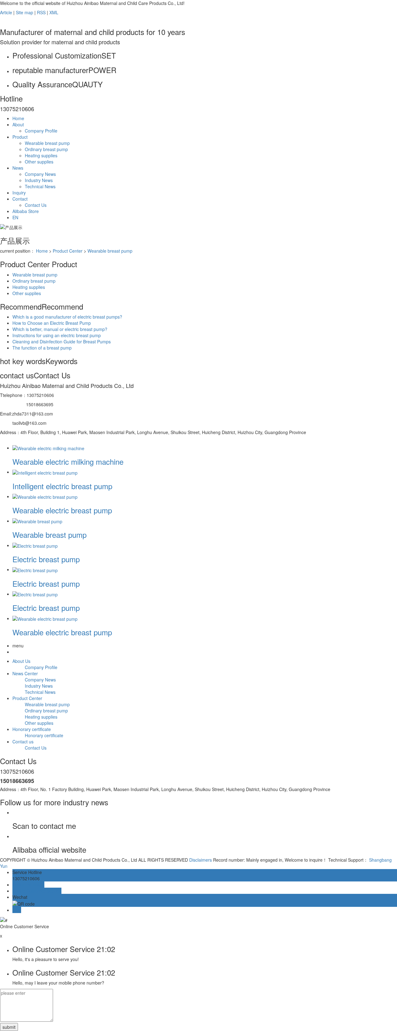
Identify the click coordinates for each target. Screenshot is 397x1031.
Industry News (39, 180)
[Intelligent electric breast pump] (45, 472)
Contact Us (36, 205)
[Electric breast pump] (35, 545)
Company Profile (41, 131)
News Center (25, 673)
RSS (41, 12)
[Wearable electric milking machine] (48, 448)
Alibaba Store (25, 211)
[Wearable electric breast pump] (45, 496)
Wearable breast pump (47, 143)
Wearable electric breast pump (62, 510)
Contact (20, 199)
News (17, 168)
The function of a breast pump (42, 348)
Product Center (68, 251)
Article (6, 12)
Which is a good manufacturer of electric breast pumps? (67, 317)
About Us (21, 661)
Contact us (22, 741)
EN (15, 217)
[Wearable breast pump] (37, 521)
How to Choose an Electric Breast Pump (51, 323)
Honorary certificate (31, 729)
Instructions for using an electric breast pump (56, 335)
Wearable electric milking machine (67, 461)
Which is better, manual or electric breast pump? (59, 329)
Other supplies (39, 162)
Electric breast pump (46, 559)
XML (53, 12)
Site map (24, 12)
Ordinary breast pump (46, 149)
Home (18, 118)
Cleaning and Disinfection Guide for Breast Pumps (61, 341)
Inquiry (19, 192)
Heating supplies (41, 155)
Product (20, 137)
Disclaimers (200, 860)
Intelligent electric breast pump (62, 486)
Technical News (40, 186)
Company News (40, 174)
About (18, 124)
